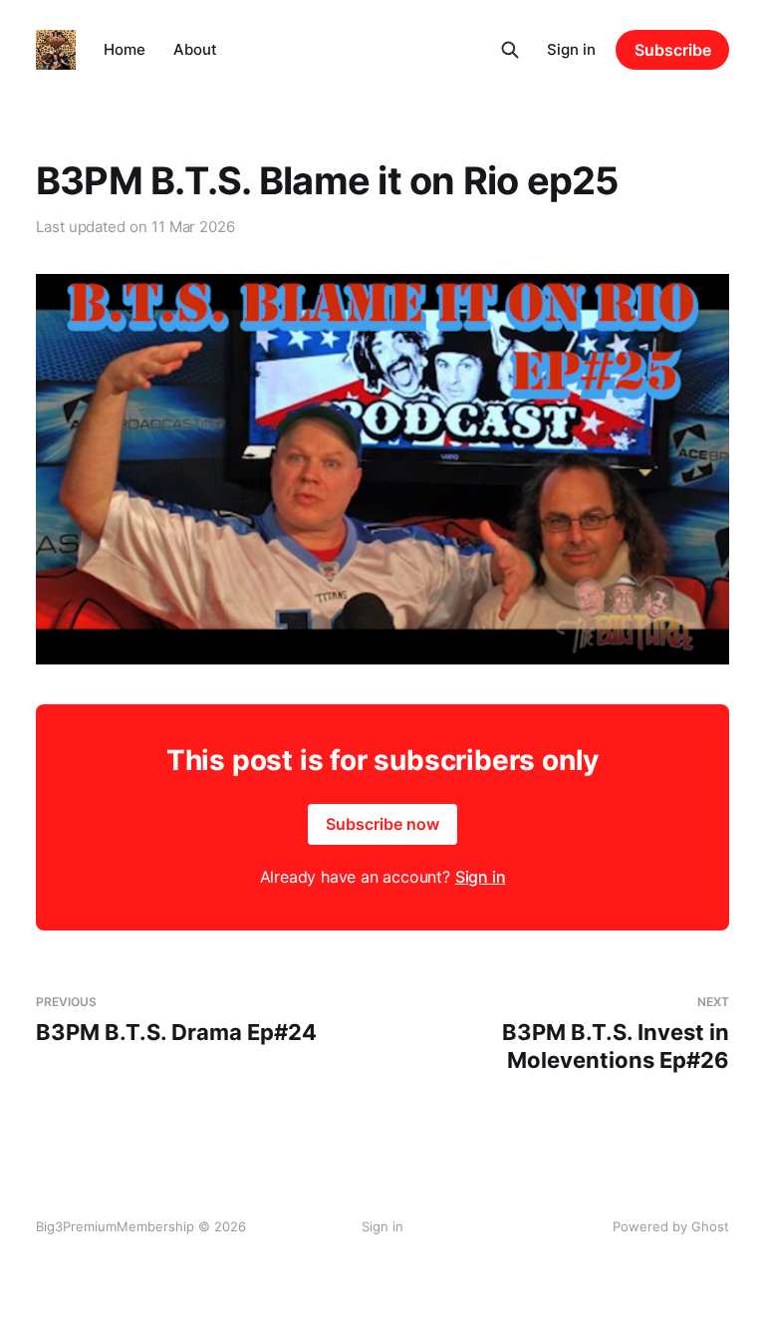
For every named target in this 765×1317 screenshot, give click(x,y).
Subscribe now (382, 824)
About (195, 49)
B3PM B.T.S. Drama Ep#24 (176, 1019)
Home (124, 49)
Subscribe (673, 50)
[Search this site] (510, 50)
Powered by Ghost (671, 1226)
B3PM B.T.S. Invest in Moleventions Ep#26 (615, 1033)
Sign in (571, 49)
